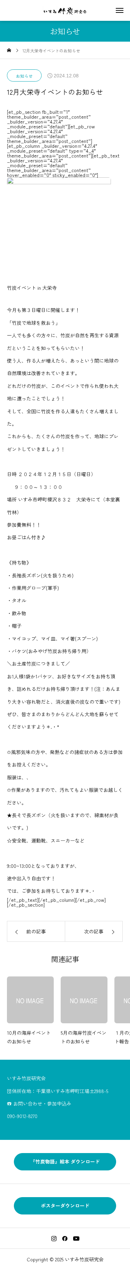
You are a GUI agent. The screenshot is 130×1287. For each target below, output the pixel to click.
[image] (30, 1002)
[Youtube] (76, 1238)
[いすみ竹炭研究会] (65, 10)
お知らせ (24, 76)
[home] (9, 50)
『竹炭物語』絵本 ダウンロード (65, 1161)
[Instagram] (54, 1238)
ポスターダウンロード (65, 1205)
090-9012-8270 (22, 1115)
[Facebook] (65, 1238)
